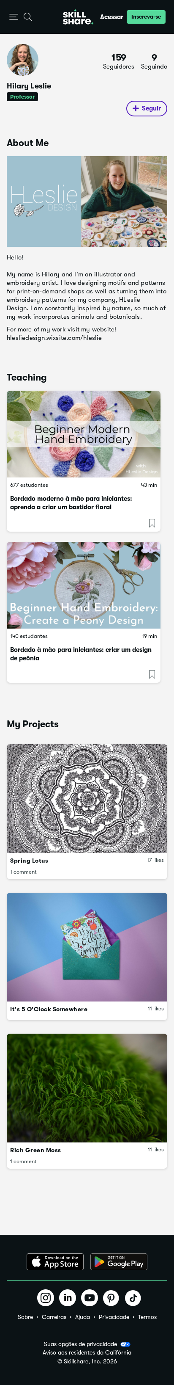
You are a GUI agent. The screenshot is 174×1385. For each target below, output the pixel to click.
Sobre (25, 1316)
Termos (147, 1316)
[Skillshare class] (83, 434)
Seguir (151, 108)
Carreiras (54, 1316)
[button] (13, 17)
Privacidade (114, 1316)
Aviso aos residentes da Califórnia (87, 1352)
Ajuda (82, 1316)
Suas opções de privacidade (80, 1344)
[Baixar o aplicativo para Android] (118, 1261)
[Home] (78, 17)
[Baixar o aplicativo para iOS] (55, 1261)
